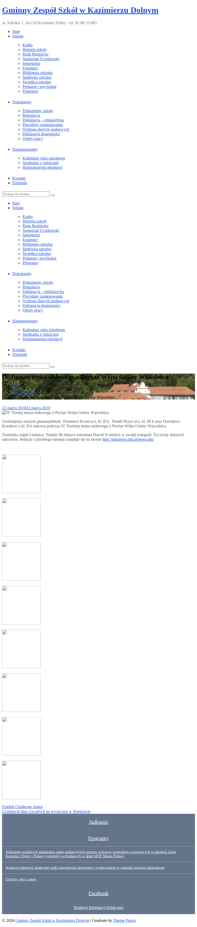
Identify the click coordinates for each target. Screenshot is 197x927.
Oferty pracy (33, 138)
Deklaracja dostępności (41, 134)
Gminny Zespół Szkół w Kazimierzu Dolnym (80, 10)
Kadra (28, 45)
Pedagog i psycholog (39, 86)
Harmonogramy (25, 149)
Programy (30, 91)
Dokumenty (22, 102)
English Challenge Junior (22, 807)
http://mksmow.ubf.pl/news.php (128, 439)
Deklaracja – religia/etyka (43, 120)
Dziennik (19, 183)
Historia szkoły (35, 49)
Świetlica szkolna (37, 82)
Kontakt (18, 178)
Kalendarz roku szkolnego (44, 158)
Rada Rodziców (36, 54)
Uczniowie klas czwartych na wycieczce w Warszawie (46, 811)
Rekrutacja (31, 115)
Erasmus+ (31, 68)
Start (16, 31)
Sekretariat (31, 63)
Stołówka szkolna (37, 77)
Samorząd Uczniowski (41, 59)
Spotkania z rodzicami (40, 163)
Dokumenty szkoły (38, 111)
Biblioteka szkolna (38, 72)
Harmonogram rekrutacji (42, 167)
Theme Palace (124, 920)
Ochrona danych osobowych (46, 129)
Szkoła (17, 36)
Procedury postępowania (43, 124)
